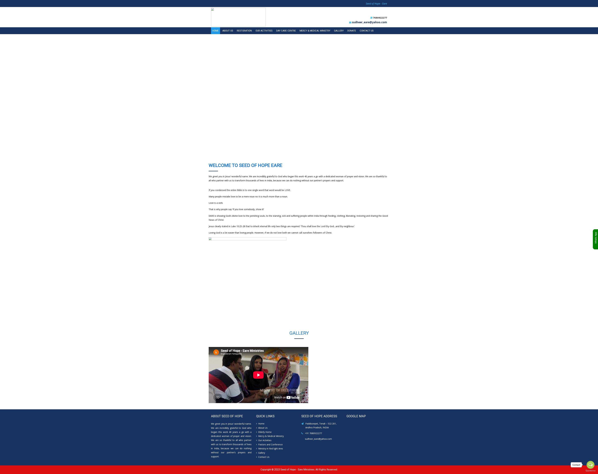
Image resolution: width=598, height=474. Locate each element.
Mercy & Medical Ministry (315, 30)
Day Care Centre (286, 30)
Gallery (339, 30)
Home (215, 30)
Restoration (244, 30)
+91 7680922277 (313, 433)
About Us (227, 30)
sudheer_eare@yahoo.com (369, 22)
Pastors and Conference (270, 444)
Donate (351, 30)
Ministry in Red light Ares (270, 448)
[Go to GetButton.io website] (591, 471)
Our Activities (264, 30)
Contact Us (367, 30)
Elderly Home (265, 432)
